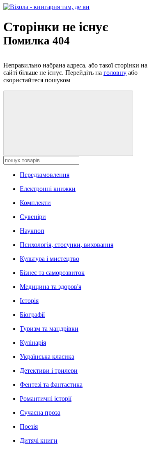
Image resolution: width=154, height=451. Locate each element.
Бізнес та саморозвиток (52, 272)
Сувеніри (33, 216)
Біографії (32, 314)
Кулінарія (33, 342)
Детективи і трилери (49, 370)
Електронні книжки (48, 188)
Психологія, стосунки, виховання (66, 244)
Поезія (29, 426)
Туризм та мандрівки (49, 328)
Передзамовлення (44, 174)
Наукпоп (32, 230)
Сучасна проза (40, 412)
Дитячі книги (38, 440)
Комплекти (35, 202)
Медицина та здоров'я (50, 286)
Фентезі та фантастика (51, 384)
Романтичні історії (45, 398)
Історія (29, 300)
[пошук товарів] (68, 123)
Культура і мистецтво (49, 258)
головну (114, 72)
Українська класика (47, 356)
